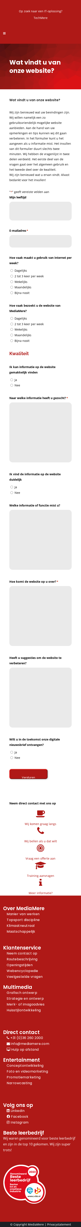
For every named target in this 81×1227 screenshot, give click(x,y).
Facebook (19, 1116)
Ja (16, 380)
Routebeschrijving (22, 959)
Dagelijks (21, 271)
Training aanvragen (40, 876)
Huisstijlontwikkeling (24, 1010)
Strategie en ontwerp (25, 998)
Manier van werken (23, 914)
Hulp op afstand (24, 1049)
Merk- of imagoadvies (25, 1004)
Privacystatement (59, 1224)
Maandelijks (23, 287)
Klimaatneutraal (21, 925)
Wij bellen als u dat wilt (40, 841)
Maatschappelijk (21, 931)
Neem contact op (22, 953)
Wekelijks (21, 282)
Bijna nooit (22, 293)
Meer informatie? (41, 893)
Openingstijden (20, 965)
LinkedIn (17, 1110)
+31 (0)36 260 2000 (26, 1037)
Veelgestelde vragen (25, 976)
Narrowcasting (19, 1083)
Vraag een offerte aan (40, 858)
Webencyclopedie (22, 970)
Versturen (28, 777)
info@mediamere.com (30, 1043)
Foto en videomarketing (27, 1071)
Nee (17, 385)
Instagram (19, 1122)
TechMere (41, 18)
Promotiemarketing (24, 1077)
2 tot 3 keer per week (29, 276)
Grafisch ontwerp (22, 992)
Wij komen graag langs (40, 824)
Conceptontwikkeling (25, 1065)
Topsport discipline (23, 919)
